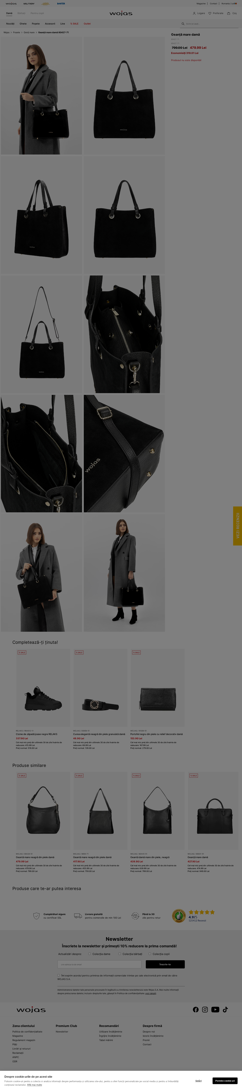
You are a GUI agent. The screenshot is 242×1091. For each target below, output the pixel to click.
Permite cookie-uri (225, 1081)
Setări (198, 1081)
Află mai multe (34, 1085)
